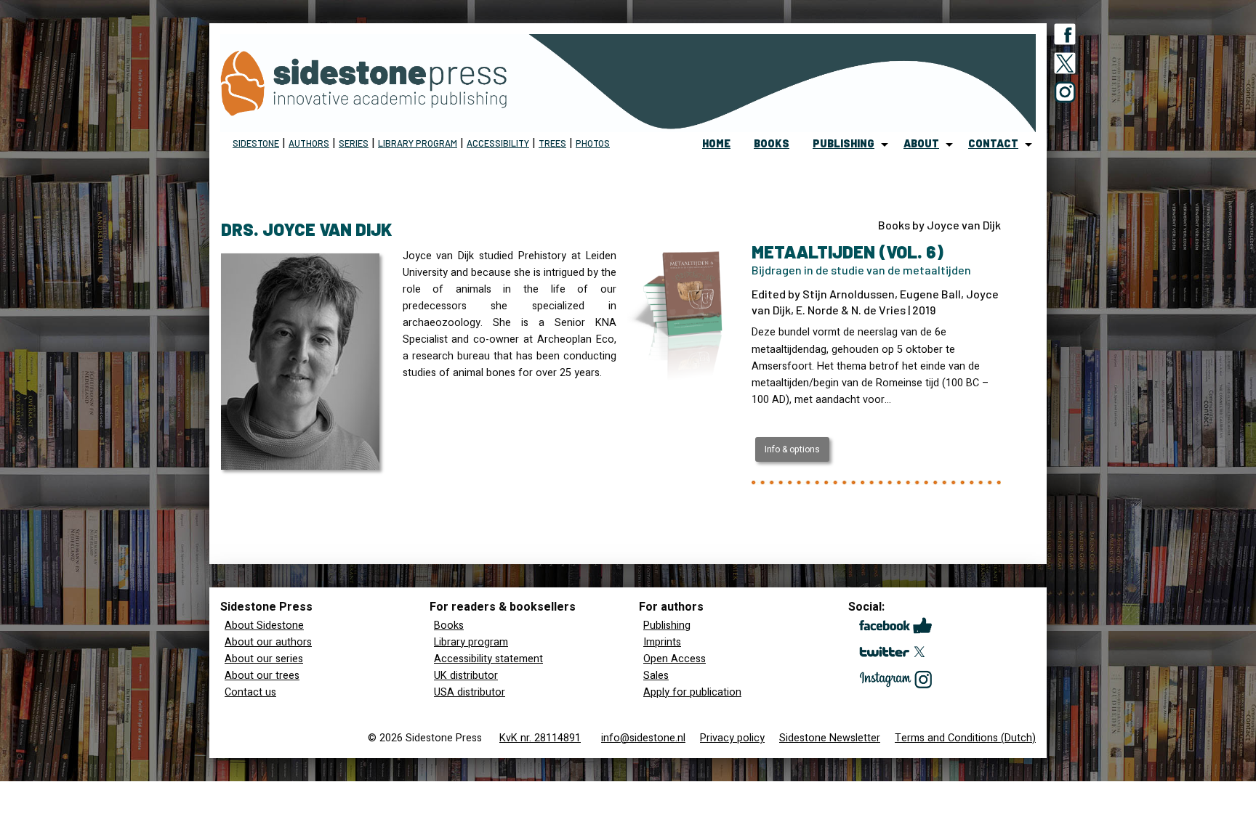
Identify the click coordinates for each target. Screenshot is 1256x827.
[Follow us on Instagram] (1065, 95)
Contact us (250, 692)
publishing (843, 143)
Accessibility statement (488, 659)
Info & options (792, 449)
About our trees (262, 675)
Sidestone (256, 143)
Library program (417, 143)
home (716, 143)
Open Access (674, 659)
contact (993, 143)
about (921, 143)
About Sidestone (264, 625)
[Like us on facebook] (1065, 37)
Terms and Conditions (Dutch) (965, 738)
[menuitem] (716, 144)
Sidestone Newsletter (829, 738)
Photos (593, 143)
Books (449, 625)
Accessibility (498, 143)
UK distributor (466, 675)
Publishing (667, 625)
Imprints (662, 642)
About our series (264, 659)
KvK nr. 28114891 (540, 738)
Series (354, 143)
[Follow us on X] (1065, 66)
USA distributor (469, 692)
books (771, 143)
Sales (656, 675)
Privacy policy (732, 738)
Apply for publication (692, 692)
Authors (309, 143)
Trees (552, 143)
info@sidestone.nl (643, 738)
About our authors (268, 642)
